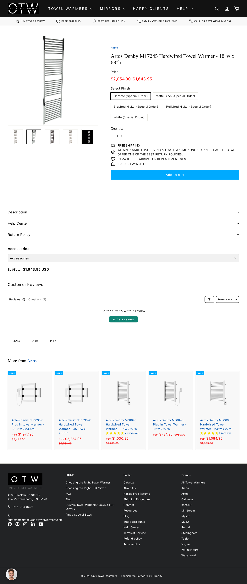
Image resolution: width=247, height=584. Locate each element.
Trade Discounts (134, 521)
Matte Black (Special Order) (175, 96)
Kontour (186, 504)
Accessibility (132, 544)
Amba (185, 488)
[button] (115, 433)
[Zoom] (53, 80)
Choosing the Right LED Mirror (86, 488)
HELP (183, 9)
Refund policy (133, 538)
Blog (69, 499)
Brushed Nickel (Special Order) (136, 106)
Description (17, 212)
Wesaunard (188, 555)
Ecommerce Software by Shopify (141, 575)
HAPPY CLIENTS (151, 9)
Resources (130, 510)
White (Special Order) (129, 117)
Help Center (18, 223)
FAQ (68, 493)
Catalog (129, 482)
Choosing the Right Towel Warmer (88, 482)
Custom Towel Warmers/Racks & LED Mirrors (90, 507)
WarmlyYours (189, 549)
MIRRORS (111, 9)
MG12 (185, 521)
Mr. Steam (188, 510)
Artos (32, 360)
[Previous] (10, 136)
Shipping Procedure (137, 499)
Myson (185, 516)
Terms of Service (135, 533)
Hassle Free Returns (137, 493)
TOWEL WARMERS (68, 9)
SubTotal (14, 269)
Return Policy (19, 235)
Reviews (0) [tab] (17, 299)
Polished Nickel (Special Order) (188, 106)
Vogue (185, 544)
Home (114, 47)
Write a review (123, 319)
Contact (129, 504)
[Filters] (209, 299)
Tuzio (185, 538)
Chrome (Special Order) (131, 96)
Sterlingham (189, 533)
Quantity (117, 128)
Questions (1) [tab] (37, 299)
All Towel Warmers (193, 482)
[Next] (95, 136)
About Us (130, 488)
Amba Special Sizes (79, 514)
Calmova (187, 499)
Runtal (185, 527)
